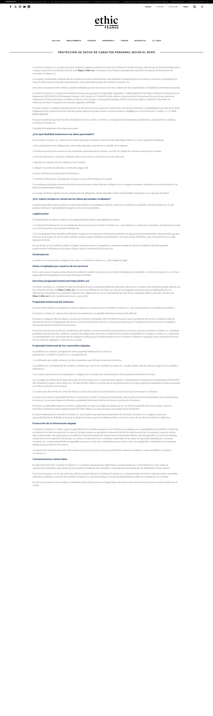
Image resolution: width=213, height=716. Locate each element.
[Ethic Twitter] (15, 7)
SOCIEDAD (91, 41)
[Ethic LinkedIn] (29, 7)
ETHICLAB (159, 7)
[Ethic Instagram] (20, 7)
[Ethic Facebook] (11, 7)
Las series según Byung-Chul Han (33, 2)
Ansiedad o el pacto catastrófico (106, 2)
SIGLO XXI (56, 41)
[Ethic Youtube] (24, 7)
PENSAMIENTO (108, 41)
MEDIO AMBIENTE (74, 41)
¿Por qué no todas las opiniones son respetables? (70, 2)
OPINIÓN (124, 41)
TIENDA (185, 7)
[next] (207, 2)
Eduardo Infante (177, 2)
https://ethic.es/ (86, 70)
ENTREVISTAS (140, 41)
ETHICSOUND (173, 7)
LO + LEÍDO (156, 41)
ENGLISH (148, 7)
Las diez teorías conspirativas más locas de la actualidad (145, 2)
